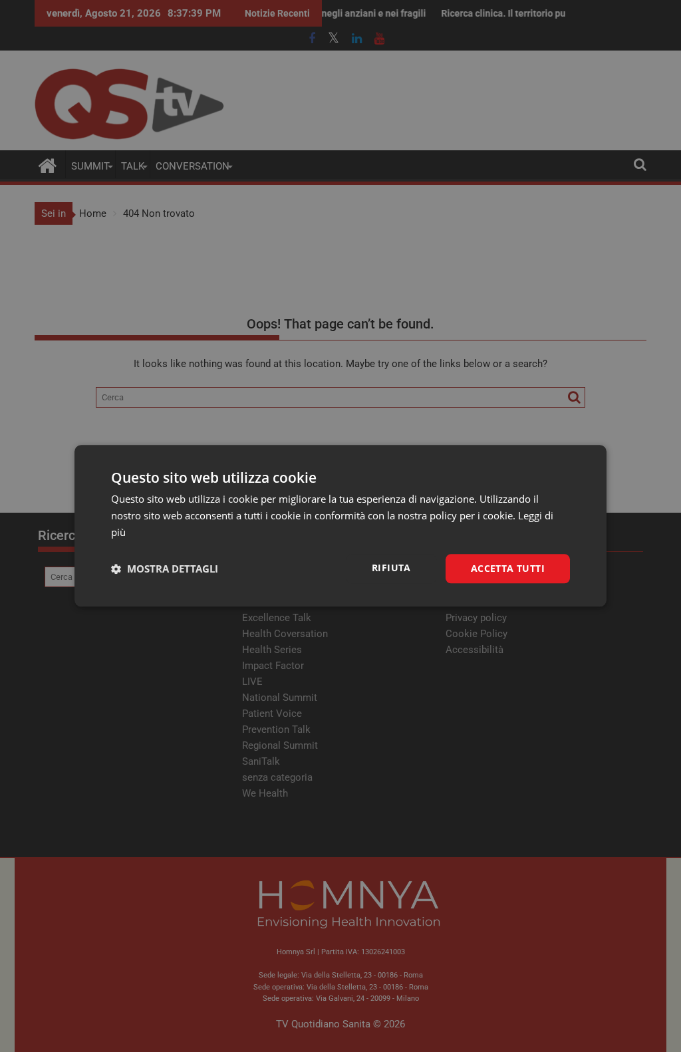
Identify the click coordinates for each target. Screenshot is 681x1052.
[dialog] (340, 525)
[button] (164, 568)
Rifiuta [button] (391, 567)
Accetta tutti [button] (508, 568)
